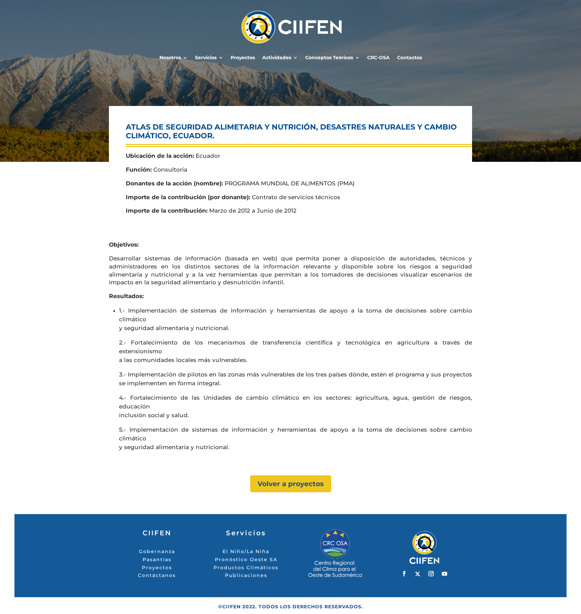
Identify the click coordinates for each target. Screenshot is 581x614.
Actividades (276, 58)
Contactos (409, 58)
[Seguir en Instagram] (431, 573)
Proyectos (243, 58)
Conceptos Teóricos (329, 58)
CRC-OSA (378, 58)
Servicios (206, 58)
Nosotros (170, 58)
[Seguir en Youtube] (444, 573)
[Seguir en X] (417, 574)
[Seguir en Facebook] (404, 573)
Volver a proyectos (291, 484)
